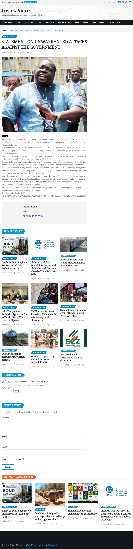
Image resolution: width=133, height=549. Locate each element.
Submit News (98, 23)
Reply (17, 391)
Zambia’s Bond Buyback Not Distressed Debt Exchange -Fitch (14, 265)
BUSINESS (7, 23)
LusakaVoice (16, 10)
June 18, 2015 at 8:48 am (39, 382)
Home (5, 30)
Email (4, 447)
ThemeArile (53, 545)
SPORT (18, 23)
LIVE (39, 23)
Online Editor (7, 53)
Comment (5, 418)
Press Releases (81, 23)
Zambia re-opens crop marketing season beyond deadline (43, 359)
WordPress (31, 545)
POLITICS (50, 23)
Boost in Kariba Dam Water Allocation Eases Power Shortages (72, 262)
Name (4, 437)
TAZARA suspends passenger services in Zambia (13, 357)
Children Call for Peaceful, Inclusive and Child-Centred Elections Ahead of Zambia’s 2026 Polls (43, 268)
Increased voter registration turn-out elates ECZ (71, 357)
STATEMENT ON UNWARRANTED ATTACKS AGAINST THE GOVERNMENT (37, 30)
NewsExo (41, 545)
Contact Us (113, 23)
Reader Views (64, 23)
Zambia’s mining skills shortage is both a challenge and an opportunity (50, 516)
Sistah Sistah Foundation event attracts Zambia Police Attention (73, 313)
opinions (29, 23)
